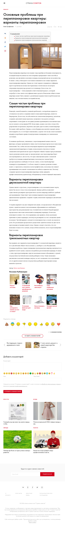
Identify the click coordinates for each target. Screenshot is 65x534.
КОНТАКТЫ (18, 493)
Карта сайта (32, 522)
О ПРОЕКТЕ (8, 494)
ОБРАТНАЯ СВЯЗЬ (29, 494)
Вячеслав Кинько (19, 268)
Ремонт (5, 9)
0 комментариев (56, 332)
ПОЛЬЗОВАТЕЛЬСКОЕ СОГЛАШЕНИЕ (46, 494)
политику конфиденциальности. (18, 386)
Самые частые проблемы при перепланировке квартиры (32, 36)
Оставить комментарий (32, 336)
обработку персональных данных (50, 384)
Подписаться (47, 474)
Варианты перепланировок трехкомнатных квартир (31, 40)
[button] (4, 345)
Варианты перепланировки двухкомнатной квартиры (31, 38)
